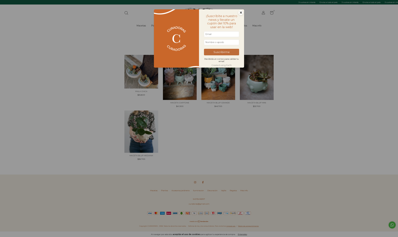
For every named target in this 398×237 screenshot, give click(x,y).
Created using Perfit (221, 65)
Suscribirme (222, 52)
